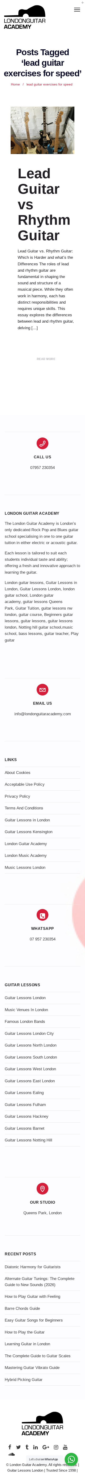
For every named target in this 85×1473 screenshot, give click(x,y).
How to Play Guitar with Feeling (32, 1296)
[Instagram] (56, 1448)
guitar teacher (56, 633)
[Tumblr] (27, 1448)
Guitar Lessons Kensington (28, 832)
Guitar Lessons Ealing (24, 1092)
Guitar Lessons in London (27, 820)
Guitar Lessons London (40, 589)
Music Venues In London (26, 1010)
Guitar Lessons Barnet (24, 1128)
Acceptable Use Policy (25, 784)
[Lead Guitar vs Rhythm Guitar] (42, 130)
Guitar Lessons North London (30, 1045)
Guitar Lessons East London (30, 1081)
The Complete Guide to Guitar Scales (38, 1356)
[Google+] (45, 1448)
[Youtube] (65, 1448)
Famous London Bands (25, 1021)
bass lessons (30, 633)
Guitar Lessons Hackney (26, 1116)
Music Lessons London (25, 867)
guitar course (30, 614)
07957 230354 (42, 467)
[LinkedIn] (35, 1448)
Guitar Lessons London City (29, 1033)
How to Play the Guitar (25, 1332)
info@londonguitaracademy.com (42, 714)
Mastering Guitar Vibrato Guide (32, 1367)
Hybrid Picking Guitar (23, 1379)
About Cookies (17, 772)
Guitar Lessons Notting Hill (28, 1140)
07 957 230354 (42, 939)
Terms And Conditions (24, 808)
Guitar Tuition (27, 608)
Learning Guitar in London (27, 1344)
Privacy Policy (17, 796)
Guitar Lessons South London (31, 1057)
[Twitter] (18, 1448)
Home (15, 84)
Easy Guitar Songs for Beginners (34, 1320)
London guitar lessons (24, 582)
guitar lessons (33, 621)
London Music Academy (26, 855)
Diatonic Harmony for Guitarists (33, 1267)
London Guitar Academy (26, 844)
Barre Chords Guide (22, 1308)
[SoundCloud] (11, 1456)
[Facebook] (10, 1448)
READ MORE (46, 359)
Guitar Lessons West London (30, 1069)
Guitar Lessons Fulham (25, 1104)
